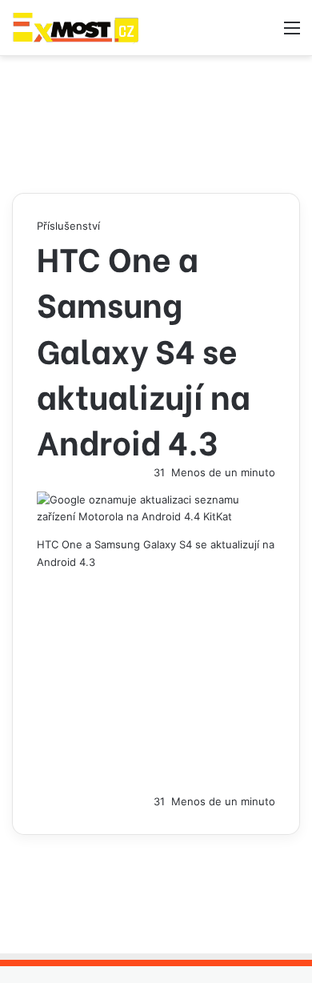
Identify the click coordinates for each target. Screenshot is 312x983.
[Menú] (292, 33)
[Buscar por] (264, 33)
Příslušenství (68, 225)
